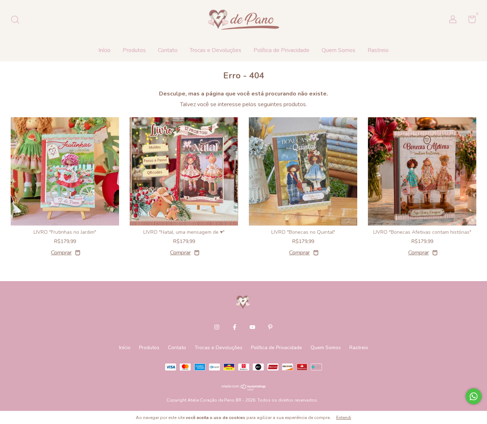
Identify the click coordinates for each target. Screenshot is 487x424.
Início (104, 50)
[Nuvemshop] (243, 389)
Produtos (134, 50)
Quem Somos (338, 50)
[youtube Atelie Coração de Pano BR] (252, 327)
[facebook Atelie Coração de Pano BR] (234, 327)
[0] (469, 21)
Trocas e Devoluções (215, 50)
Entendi (343, 417)
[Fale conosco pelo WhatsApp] (474, 396)
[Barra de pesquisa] (18, 20)
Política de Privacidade (281, 50)
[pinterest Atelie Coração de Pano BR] (270, 327)
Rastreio (378, 50)
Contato (168, 50)
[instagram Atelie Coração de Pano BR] (217, 327)
